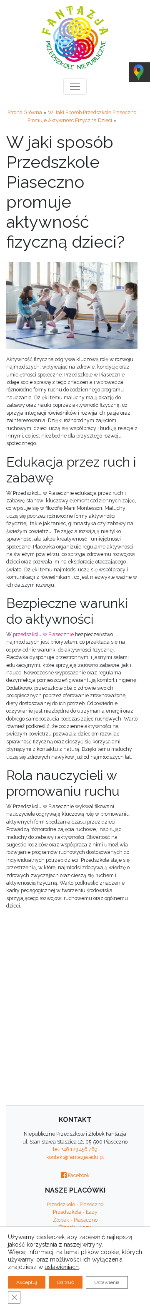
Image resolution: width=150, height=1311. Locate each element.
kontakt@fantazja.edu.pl (75, 1157)
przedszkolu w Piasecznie (43, 634)
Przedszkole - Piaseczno (75, 1204)
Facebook (78, 1175)
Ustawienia (107, 1282)
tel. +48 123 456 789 (75, 1149)
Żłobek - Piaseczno (75, 1220)
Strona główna (25, 112)
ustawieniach (62, 1267)
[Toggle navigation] (75, 86)
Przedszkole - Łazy (75, 1212)
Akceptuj (26, 1282)
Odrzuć (65, 1282)
